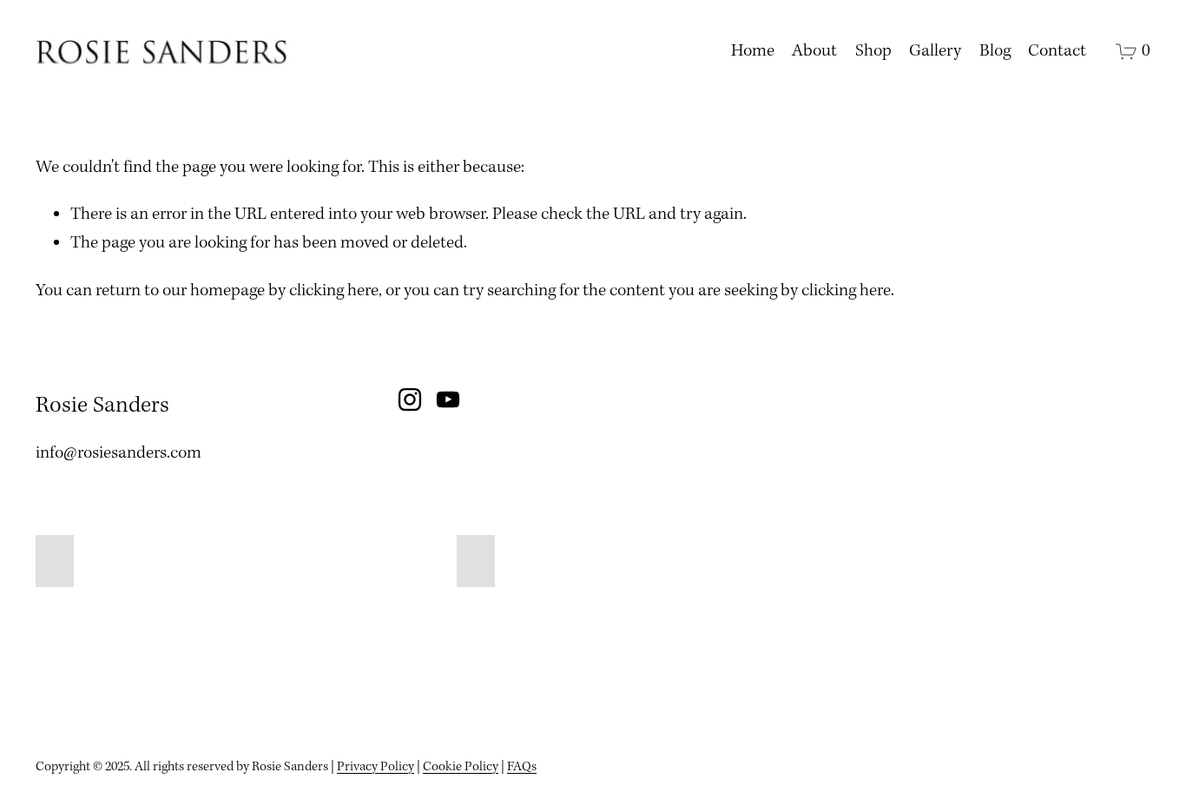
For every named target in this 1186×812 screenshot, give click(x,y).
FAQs (522, 766)
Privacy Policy (375, 766)
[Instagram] (410, 399)
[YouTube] (448, 399)
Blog (995, 51)
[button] (55, 561)
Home (752, 51)
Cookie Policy (460, 766)
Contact (1057, 51)
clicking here (334, 291)
